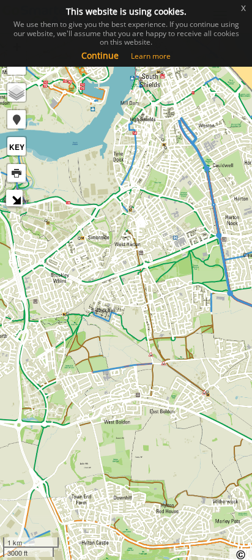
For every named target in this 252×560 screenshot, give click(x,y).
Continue (100, 55)
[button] (16, 119)
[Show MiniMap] (16, 200)
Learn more (151, 56)
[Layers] (16, 92)
